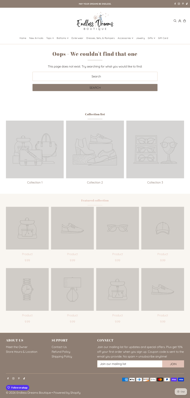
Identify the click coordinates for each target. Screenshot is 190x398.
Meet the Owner (17, 347)
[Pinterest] (183, 4)
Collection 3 (155, 182)
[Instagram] (179, 4)
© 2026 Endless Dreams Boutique (28, 392)
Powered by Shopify (66, 392)
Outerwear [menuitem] (77, 38)
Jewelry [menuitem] (140, 38)
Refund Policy (61, 351)
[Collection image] (35, 149)
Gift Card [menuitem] (163, 38)
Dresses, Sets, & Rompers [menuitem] (100, 38)
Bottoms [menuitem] (61, 38)
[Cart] (184, 20)
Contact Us (59, 347)
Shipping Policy (62, 356)
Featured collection (95, 200)
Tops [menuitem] (49, 38)
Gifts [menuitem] (150, 38)
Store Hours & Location (21, 351)
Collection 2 (95, 182)
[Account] (179, 21)
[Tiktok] (187, 4)
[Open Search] (175, 20)
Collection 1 (34, 182)
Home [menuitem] (23, 38)
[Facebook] (175, 4)
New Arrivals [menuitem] (36, 38)
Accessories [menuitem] (124, 38)
